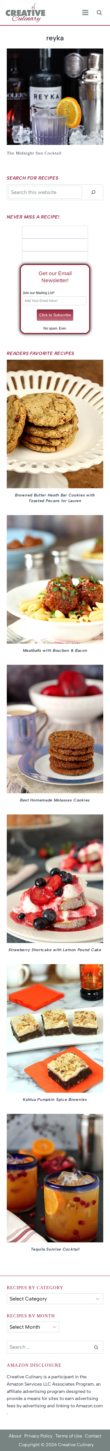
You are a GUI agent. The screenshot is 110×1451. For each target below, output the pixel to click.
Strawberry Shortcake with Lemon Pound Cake (54, 950)
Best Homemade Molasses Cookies (55, 800)
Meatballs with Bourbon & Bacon (55, 650)
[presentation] (55, 96)
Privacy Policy (38, 1436)
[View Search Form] (99, 12)
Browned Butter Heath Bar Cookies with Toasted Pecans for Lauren (55, 498)
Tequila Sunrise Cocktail (55, 1249)
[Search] (93, 192)
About (15, 1436)
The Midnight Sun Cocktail (34, 153)
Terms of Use (68, 1436)
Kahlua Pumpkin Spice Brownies (55, 1099)
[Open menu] (85, 13)
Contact (93, 1436)
